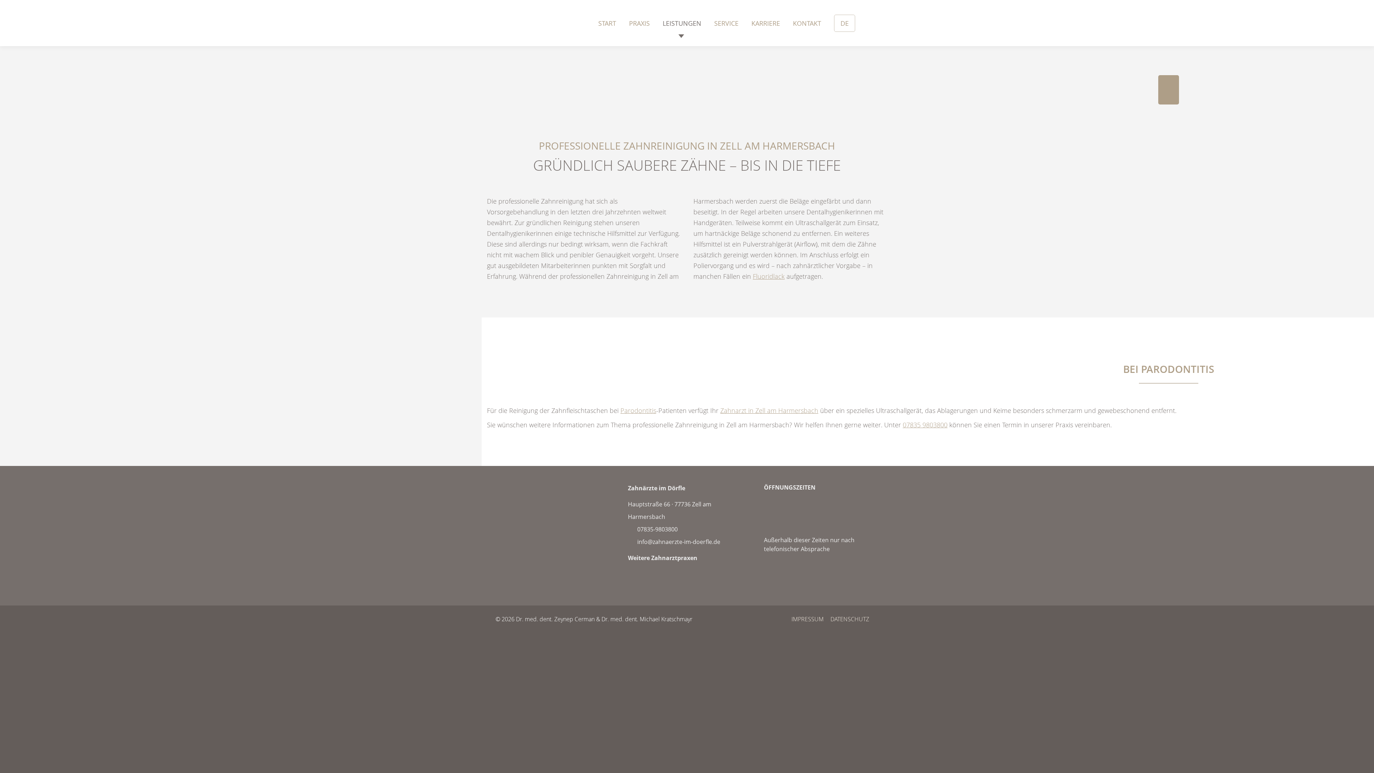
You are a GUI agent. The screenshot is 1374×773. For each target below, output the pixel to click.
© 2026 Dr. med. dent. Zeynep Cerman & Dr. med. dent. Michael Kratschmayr (594, 619)
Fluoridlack (769, 276)
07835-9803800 (657, 529)
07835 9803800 (925, 424)
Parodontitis (638, 410)
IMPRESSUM (807, 619)
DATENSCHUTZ (849, 619)
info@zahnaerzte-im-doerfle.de (678, 542)
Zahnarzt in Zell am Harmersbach (769, 410)
